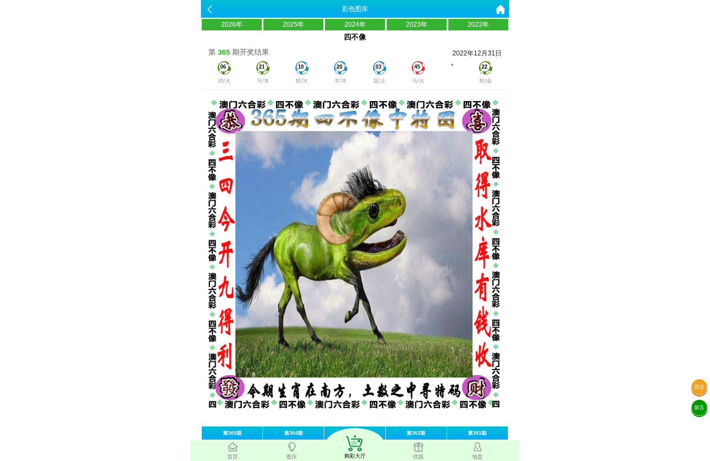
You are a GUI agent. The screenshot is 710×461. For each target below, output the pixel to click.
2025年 (293, 24)
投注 (699, 387)
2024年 (355, 24)
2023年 (416, 24)
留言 (699, 407)
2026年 (231, 24)
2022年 (478, 24)
